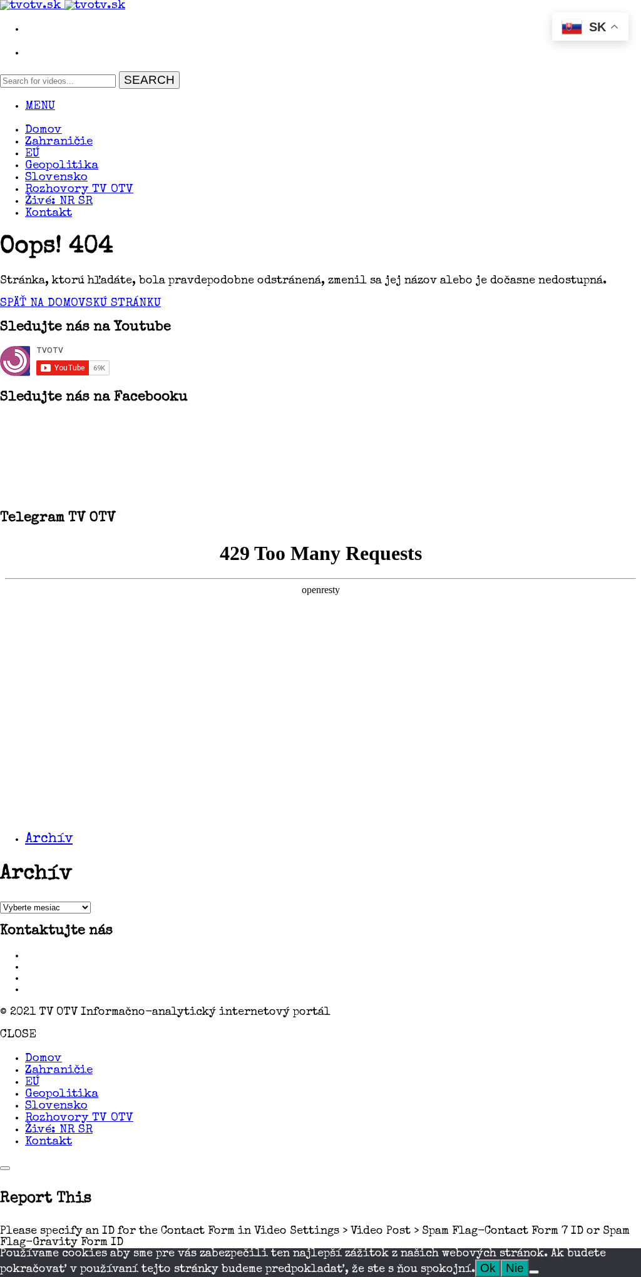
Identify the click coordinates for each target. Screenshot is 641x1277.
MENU (40, 107)
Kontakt (48, 214)
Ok (488, 1267)
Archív (49, 840)
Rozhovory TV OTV (79, 190)
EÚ (32, 154)
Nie (515, 1267)
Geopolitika (61, 166)
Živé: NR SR (59, 202)
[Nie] (534, 1272)
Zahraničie (59, 142)
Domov (43, 130)
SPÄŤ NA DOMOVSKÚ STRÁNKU (80, 304)
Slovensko (56, 178)
